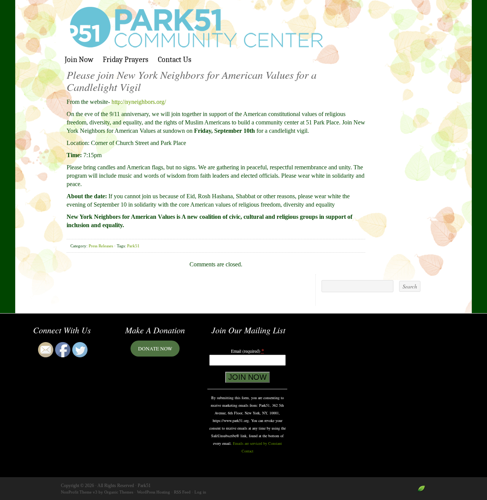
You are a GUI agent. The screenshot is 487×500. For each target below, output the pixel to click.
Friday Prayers (125, 59)
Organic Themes (118, 492)
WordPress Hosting (153, 492)
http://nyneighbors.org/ (138, 102)
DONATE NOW (155, 348)
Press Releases (101, 246)
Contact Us (174, 59)
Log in (200, 492)
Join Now (79, 59)
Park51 (243, 27)
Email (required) (247, 350)
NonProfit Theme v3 (79, 492)
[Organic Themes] (421, 491)
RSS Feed (182, 492)
